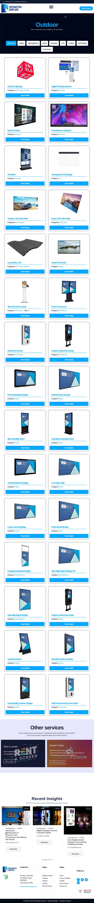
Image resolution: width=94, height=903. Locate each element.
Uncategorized (10, 828)
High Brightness (33, 43)
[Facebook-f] (82, 879)
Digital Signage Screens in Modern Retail (16, 831)
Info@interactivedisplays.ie (28, 886)
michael (19, 828)
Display (21, 43)
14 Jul (26, 808)
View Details (25, 95)
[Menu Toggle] (51, 7)
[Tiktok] (78, 882)
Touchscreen (47, 49)
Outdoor (71, 43)
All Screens (11, 43)
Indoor (44, 43)
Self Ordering (82, 43)
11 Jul (57, 808)
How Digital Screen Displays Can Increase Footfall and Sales (46, 842)
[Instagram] (78, 879)
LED (63, 43)
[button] (6, 833)
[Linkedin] (86, 879)
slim (28, 310)
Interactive (54, 43)
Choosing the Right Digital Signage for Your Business (78, 832)
